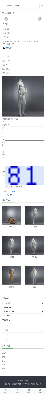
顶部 (40, 392)
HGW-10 (11, 227)
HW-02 (12, 195)
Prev (6, 19)
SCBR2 (12, 191)
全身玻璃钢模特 (9, 311)
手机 (17, 392)
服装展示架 (8, 307)
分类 (28, 392)
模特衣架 (24, 384)
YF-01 (34, 257)
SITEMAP (24, 380)
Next (40, 19)
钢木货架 (7, 315)
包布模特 (7, 303)
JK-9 (34, 287)
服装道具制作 (16, 384)
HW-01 (34, 227)
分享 (5, 392)
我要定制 (9, 48)
